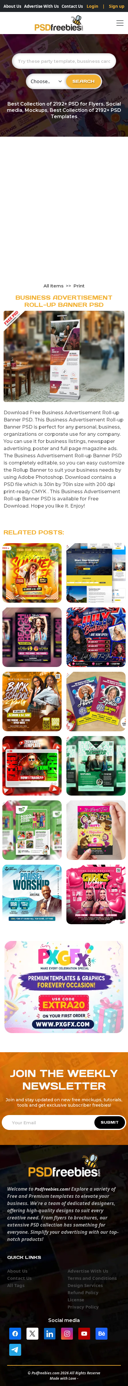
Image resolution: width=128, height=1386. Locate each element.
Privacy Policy (83, 1307)
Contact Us (72, 6)
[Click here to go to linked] (50, 1333)
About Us (12, 6)
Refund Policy (83, 1292)
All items (53, 286)
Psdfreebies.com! (52, 1189)
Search (83, 81)
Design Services (85, 1285)
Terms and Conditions (92, 1278)
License (76, 1300)
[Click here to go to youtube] (84, 1333)
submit (110, 1122)
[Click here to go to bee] (101, 1333)
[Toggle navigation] (120, 23)
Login (92, 6)
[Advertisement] (64, 215)
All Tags (15, 1285)
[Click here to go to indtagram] (67, 1333)
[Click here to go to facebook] (15, 1333)
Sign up (116, 6)
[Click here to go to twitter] (32, 1333)
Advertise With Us (41, 6)
